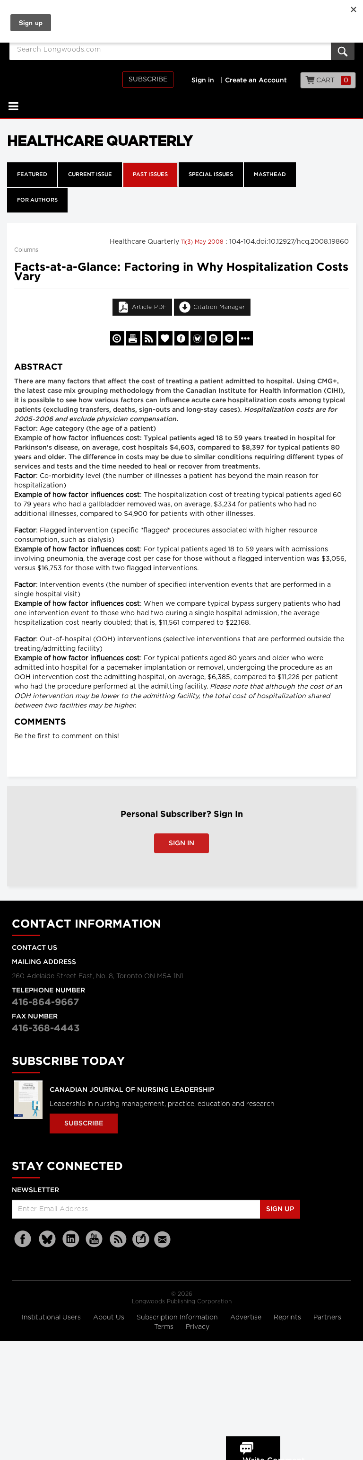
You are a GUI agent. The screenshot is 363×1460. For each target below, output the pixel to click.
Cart (331, 80)
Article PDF (149, 307)
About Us (109, 1317)
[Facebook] (23, 1239)
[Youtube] (94, 1239)
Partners (327, 1317)
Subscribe (148, 79)
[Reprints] (117, 338)
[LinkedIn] (70, 1239)
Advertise (246, 1317)
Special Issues (211, 174)
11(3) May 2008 (203, 242)
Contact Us (34, 948)
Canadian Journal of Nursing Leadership (132, 1090)
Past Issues (150, 174)
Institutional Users (52, 1317)
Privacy (197, 1327)
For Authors (37, 200)
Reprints (288, 1317)
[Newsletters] (163, 1239)
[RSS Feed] (118, 1239)
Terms (164, 1327)
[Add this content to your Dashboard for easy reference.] (165, 338)
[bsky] (47, 1239)
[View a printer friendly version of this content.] (133, 338)
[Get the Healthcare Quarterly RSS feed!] (149, 338)
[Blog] (140, 1245)
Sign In (181, 843)
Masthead (270, 174)
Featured (32, 174)
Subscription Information (177, 1317)
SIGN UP (280, 1209)
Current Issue (90, 174)
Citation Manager (219, 307)
